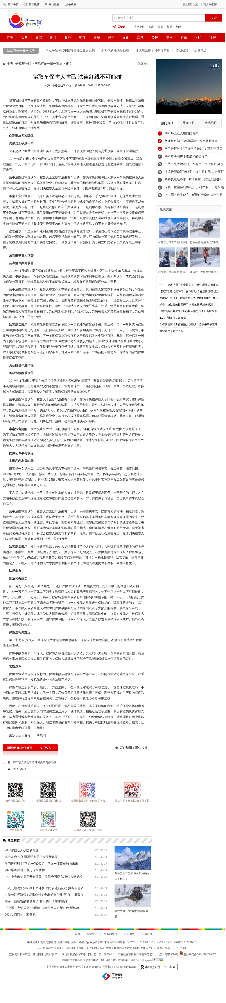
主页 (10, 63)
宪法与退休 (19, 768)
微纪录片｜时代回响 (171, 331)
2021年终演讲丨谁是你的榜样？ (26, 870)
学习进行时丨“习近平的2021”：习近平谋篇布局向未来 (41, 863)
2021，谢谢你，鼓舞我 (20, 914)
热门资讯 (167, 123)
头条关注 (189, 123)
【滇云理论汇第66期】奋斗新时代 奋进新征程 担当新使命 (44, 888)
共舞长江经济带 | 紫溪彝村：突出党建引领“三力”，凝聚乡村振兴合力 (193, 181)
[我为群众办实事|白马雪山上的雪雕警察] (172, 256)
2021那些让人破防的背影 (22, 850)
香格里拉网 (23, 63)
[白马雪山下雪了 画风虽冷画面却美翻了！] (133, 858)
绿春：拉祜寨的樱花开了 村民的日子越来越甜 (36, 901)
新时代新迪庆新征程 (115, 50)
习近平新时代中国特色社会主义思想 (70, 50)
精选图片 (210, 123)
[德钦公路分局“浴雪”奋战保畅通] (133, 895)
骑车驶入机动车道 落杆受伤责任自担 (34, 762)
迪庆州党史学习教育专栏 (152, 50)
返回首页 (143, 63)
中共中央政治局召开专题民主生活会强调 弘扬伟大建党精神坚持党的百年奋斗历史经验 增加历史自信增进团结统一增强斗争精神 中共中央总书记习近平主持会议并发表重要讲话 (194, 165)
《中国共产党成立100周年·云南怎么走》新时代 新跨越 (42, 908)
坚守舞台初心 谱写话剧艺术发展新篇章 (31, 857)
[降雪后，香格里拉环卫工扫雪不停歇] (203, 256)
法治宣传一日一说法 (21, 50)
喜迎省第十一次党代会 (191, 50)
